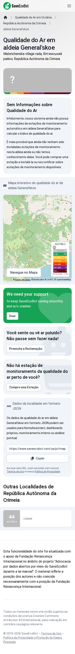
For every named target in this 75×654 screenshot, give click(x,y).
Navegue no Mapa (24, 272)
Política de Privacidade (47, 471)
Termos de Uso (15, 471)
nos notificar (46, 162)
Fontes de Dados (23, 279)
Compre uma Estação (24, 387)
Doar (12, 316)
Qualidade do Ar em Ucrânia (33, 17)
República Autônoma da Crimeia (24, 23)
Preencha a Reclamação (25, 348)
